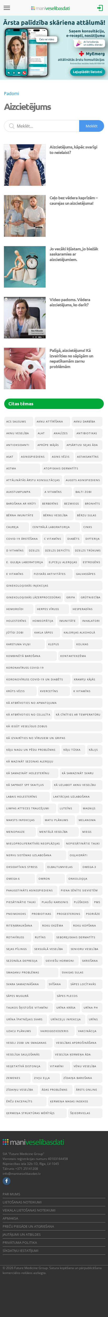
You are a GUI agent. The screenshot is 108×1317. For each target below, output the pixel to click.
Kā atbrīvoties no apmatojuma (31, 703)
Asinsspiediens (33, 456)
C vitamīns (52, 539)
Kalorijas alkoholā (79, 632)
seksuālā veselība (48, 949)
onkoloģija (77, 878)
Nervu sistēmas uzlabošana (28, 855)
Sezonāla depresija (21, 960)
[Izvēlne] (7, 8)
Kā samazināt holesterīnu (27, 773)
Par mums (11, 1194)
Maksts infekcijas (20, 820)
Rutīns (40, 937)
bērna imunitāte (20, 515)
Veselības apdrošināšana (76, 1043)
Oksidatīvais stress (21, 867)
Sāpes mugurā (17, 996)
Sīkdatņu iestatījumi (21, 1250)
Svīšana (55, 984)
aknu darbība (84, 421)
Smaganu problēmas (22, 972)
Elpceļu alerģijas (63, 562)
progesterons (68, 914)
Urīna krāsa (65, 1007)
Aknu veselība (17, 433)
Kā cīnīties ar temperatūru (78, 714)
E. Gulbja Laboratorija (24, 562)
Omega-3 (89, 867)
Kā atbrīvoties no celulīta (28, 714)
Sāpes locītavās (83, 984)
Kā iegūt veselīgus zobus (26, 726)
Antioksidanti (17, 445)
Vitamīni (57, 1066)
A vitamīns (53, 492)
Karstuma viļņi (18, 644)
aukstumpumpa (18, 492)
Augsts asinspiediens (83, 480)
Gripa (70, 597)
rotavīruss (15, 937)
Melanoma (87, 820)
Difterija (92, 539)
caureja (12, 527)
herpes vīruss (48, 609)
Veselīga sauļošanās (23, 1054)
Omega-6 (13, 878)
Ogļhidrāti (79, 855)
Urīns (93, 1019)
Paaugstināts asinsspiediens (29, 890)
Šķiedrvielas (80, 1113)
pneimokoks (16, 914)
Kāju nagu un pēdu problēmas (30, 749)
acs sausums (16, 421)
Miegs (86, 832)
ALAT (41, 433)
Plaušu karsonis (55, 902)
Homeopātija (43, 621)
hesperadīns (83, 609)
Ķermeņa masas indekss (69, 1101)
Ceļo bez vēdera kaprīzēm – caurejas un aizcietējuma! (74, 200)
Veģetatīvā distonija (23, 1066)
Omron (44, 878)
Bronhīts (92, 503)
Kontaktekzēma (73, 656)
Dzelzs (34, 550)
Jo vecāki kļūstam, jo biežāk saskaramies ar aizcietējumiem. (74, 254)
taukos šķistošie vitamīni (27, 1007)
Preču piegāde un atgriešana (28, 1226)
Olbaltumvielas (60, 867)
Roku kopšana (84, 925)
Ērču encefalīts (19, 1101)
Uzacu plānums (18, 1031)
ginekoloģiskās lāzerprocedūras (33, 597)
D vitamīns (15, 550)
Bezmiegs (71, 503)
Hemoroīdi (15, 609)
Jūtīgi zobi (15, 632)
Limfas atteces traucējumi (27, 808)
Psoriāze (93, 914)
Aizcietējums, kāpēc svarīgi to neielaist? (73, 149)
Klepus (53, 644)
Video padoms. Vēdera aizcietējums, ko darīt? (70, 302)
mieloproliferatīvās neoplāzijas (33, 843)
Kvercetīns (49, 691)
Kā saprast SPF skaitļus (25, 785)
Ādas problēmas (54, 1089)
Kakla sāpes (43, 632)
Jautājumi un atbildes (22, 1234)
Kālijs (93, 749)
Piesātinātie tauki (21, 902)
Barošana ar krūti (21, 503)
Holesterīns (16, 621)
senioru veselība (84, 949)
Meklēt (92, 125)
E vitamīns (14, 574)
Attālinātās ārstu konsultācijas (33, 480)
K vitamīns (81, 691)
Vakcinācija (87, 1031)
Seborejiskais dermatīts (75, 937)
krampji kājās (84, 679)
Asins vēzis (60, 456)
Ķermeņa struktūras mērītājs (30, 1113)
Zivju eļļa (42, 1078)
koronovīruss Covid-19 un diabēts (34, 679)
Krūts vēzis (15, 691)
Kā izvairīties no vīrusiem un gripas (35, 738)
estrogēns (91, 562)
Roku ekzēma (52, 925)
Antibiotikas (87, 433)
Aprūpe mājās (48, 445)
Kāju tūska (71, 749)
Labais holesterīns (21, 796)
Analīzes (61, 433)
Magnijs (89, 808)
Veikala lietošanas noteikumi (29, 1210)
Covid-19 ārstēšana (22, 539)
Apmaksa (10, 1218)
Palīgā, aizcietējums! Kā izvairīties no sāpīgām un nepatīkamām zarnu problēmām (71, 358)
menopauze (15, 832)
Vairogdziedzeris (54, 1031)
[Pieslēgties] (100, 7)
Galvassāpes (85, 574)
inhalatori (91, 621)
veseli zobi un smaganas (26, 1043)
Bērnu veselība (55, 515)
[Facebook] (6, 1181)
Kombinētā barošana (23, 656)
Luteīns (66, 808)
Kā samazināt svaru (78, 773)
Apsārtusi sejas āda (82, 445)
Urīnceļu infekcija (66, 1019)
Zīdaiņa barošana (77, 1078)
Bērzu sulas (86, 515)
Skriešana (90, 960)
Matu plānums (56, 820)
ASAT (9, 456)
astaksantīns (88, 456)
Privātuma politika (20, 1242)
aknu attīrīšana (50, 421)
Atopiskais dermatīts (61, 468)
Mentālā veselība (53, 832)
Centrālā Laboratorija (51, 527)
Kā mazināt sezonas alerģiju (29, 761)
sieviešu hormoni (60, 960)
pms (97, 902)
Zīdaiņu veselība (19, 1089)
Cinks (87, 527)
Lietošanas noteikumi (22, 1202)
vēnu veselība (85, 1066)
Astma (11, 468)
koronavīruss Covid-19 (25, 667)
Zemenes (13, 1078)
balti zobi (83, 492)
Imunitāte (67, 621)
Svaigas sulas (72, 972)
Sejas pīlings (16, 949)
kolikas (82, 644)
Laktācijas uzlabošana (71, 796)
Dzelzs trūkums (88, 550)
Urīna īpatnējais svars (24, 1019)
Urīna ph (91, 1007)
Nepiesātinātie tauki (83, 843)
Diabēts (73, 539)
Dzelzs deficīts (57, 550)
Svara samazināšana (22, 984)
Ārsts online (86, 1089)
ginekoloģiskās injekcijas (27, 585)
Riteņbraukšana (19, 925)
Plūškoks (81, 902)
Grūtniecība (90, 597)
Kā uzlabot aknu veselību (75, 785)
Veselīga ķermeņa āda (73, 1054)
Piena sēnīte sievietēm (79, 890)
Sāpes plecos (67, 996)
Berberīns (50, 503)
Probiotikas (41, 914)
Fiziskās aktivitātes (50, 574)
